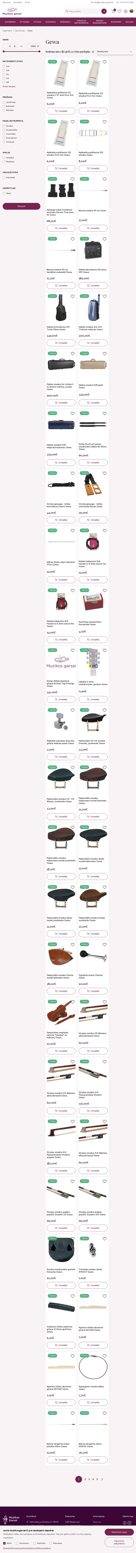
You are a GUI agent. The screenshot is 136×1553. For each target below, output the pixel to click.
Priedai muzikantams (100, 22)
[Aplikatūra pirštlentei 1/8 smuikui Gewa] (93, 133)
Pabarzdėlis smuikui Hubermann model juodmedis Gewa (61, 860)
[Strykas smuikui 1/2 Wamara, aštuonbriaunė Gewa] (93, 1013)
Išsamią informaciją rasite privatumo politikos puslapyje (27, 1548)
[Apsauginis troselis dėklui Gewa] (93, 1367)
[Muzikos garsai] (12, 11)
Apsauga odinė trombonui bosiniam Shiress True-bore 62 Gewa (60, 212)
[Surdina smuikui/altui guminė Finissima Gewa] (61, 1250)
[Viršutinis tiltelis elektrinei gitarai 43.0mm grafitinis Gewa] (61, 1307)
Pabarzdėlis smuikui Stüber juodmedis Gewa (92, 919)
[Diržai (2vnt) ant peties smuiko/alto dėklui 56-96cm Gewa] (93, 425)
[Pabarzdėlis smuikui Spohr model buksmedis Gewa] (93, 839)
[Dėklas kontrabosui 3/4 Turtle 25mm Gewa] (61, 307)
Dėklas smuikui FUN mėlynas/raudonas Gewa (59, 446)
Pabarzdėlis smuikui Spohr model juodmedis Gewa (59, 919)
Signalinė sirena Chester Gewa (91, 976)
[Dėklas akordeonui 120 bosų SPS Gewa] (93, 250)
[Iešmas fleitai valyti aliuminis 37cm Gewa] (61, 542)
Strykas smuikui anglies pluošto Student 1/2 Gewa (60, 1213)
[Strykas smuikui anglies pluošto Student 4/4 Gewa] (93, 1193)
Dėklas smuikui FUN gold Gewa (91, 386)
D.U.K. (27, 2)
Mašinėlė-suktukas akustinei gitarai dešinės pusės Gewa (60, 742)
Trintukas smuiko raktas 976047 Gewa (90, 1270)
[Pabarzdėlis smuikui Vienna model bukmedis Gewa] (61, 956)
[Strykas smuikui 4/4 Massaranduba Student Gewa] (93, 1073)
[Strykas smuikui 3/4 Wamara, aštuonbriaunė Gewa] (61, 1073)
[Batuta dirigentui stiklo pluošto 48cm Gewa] (61, 1424)
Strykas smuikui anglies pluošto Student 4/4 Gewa (92, 1213)
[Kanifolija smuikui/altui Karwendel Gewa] (93, 602)
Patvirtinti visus (119, 1532)
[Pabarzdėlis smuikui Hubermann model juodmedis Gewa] (61, 839)
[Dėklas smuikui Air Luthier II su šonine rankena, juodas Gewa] (61, 365)
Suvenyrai (116, 22)
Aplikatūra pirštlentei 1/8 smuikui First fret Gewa (59, 153)
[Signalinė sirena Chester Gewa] (93, 956)
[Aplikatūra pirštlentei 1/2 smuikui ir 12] (61, 73)
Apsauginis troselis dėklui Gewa (91, 1387)
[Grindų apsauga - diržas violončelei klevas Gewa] (93, 484)
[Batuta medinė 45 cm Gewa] (93, 190)
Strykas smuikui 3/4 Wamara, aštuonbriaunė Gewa (61, 1094)
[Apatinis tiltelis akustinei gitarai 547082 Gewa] (93, 1307)
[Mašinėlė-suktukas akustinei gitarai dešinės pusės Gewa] (61, 721)
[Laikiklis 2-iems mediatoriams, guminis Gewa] (93, 662)
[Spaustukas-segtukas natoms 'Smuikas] (61, 1013)
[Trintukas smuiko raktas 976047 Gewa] (93, 1250)
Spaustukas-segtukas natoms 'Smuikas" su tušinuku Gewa (57, 1035)
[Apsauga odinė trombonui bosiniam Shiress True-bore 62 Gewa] (61, 190)
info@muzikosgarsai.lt (103, 2)
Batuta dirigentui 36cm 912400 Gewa (90, 1445)
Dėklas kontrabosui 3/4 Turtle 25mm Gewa (58, 328)
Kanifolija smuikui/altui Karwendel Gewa (90, 623)
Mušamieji (65, 22)
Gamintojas (20, 31)
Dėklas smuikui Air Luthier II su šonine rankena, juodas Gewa (60, 387)
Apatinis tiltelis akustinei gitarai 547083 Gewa (59, 1387)
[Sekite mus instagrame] (129, 1524)
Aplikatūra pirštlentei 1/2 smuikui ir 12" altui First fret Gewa (60, 95)
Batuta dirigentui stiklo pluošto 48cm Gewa (58, 1445)
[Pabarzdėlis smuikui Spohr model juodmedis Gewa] (61, 898)
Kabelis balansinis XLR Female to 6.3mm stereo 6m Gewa (60, 623)
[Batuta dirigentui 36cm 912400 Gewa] (93, 1424)
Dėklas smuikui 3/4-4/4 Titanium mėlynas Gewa (91, 328)
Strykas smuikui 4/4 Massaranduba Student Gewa (90, 1095)
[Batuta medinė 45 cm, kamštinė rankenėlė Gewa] (61, 250)
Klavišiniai (10, 22)
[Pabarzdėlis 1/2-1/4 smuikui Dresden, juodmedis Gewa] (93, 721)
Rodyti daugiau (9, 86)
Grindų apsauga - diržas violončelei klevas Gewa (90, 505)
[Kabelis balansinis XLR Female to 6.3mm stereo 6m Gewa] (61, 602)
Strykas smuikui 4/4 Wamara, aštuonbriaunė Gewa (93, 1154)
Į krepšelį (63, 111)
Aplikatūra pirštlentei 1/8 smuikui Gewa (91, 153)
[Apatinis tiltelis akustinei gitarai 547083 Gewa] (61, 1367)
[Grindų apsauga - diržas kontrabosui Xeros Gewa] (61, 484)
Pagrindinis (7, 31)
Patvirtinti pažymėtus (119, 1542)
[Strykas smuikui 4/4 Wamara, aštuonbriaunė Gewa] (93, 1133)
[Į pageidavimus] (73, 62)
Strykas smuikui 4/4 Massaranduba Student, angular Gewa (58, 1154)
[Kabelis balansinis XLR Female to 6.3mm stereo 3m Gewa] (93, 542)
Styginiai (24, 22)
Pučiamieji (50, 22)
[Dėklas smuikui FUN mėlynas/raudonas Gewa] (61, 425)
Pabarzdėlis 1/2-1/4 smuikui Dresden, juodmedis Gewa (92, 742)
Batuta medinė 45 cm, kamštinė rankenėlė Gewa (59, 270)
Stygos (37, 22)
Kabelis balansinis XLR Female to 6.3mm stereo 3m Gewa (92, 564)
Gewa (30, 31)
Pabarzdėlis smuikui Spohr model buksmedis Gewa (91, 860)
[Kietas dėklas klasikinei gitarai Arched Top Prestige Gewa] (61, 662)
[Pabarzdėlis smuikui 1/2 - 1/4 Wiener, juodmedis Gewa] (61, 779)
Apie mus (6, 2)
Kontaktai (18, 2)
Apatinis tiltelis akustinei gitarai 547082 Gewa (91, 1328)
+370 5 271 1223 (126, 2)
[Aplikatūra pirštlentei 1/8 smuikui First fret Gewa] (61, 133)
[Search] (104, 11)
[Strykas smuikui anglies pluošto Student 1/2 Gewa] (61, 1193)
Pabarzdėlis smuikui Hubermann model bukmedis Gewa (92, 800)
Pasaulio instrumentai (81, 22)
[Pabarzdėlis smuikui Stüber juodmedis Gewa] (93, 898)
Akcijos (129, 22)
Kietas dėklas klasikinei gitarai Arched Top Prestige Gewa (60, 683)
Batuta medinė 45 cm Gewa (92, 210)
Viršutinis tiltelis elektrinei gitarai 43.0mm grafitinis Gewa (59, 1329)
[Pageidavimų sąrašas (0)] (119, 11)
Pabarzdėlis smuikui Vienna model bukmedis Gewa (60, 976)
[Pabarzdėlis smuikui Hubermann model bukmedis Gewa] (93, 779)
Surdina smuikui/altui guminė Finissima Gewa (61, 1270)
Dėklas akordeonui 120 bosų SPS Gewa (92, 270)
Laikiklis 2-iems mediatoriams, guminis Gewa (93, 683)
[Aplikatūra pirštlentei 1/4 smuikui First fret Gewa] (93, 73)
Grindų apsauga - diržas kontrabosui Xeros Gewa (59, 505)
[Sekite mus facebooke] (125, 1524)
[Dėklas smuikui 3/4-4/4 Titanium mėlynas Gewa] (93, 307)
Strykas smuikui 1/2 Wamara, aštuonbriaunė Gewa (93, 1034)
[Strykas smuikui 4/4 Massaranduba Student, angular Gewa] (61, 1133)
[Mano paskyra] (126, 11)
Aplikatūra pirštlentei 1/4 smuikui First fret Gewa (91, 94)
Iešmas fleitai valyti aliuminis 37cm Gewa (61, 563)
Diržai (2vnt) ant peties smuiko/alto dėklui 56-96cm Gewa (92, 446)
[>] (102, 1479)
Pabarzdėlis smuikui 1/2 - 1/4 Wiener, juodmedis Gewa (60, 800)
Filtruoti (21, 206)
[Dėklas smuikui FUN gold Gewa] (93, 365)
